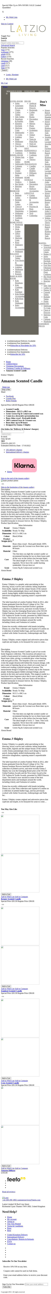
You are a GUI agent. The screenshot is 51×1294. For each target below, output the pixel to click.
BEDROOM (14, 191)
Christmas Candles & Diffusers (18, 368)
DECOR (27, 101)
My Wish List (11, 79)
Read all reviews (8, 1192)
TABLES (42, 283)
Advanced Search (8, 45)
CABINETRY (44, 304)
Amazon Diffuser (8, 1170)
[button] (7, 897)
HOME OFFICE (16, 222)
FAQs (9, 1241)
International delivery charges (17, 452)
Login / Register (12, 75)
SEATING (42, 243)
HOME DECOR (29, 91)
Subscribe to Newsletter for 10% (23, 345)
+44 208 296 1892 (9, 1200)
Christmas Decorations (15, 366)
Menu (5, 87)
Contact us (11, 1244)
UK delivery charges (14, 450)
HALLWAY (14, 254)
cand (3, 65)
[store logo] (28, 36)
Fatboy (3, 56)
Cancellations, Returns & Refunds (20, 1239)
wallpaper (5, 52)
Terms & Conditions (15, 1226)
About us (10, 1221)
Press (9, 1228)
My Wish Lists (11, 17)
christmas (4, 61)
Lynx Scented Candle (10, 1083)
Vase (3, 50)
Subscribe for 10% (18, 354)
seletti (3, 54)
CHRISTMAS (11, 364)
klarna (9, 472)
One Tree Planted (14, 1224)
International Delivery (15, 1237)
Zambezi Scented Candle (11, 991)
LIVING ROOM (16, 101)
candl (3, 63)
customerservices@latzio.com (28, 1200)
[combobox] (12, 43)
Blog (9, 1230)
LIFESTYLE (29, 193)
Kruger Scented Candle (11, 899)
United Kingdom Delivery (17, 1235)
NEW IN (8, 92)
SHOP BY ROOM (16, 91)
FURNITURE (43, 91)
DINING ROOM (16, 155)
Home (8, 362)
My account (11, 1219)
